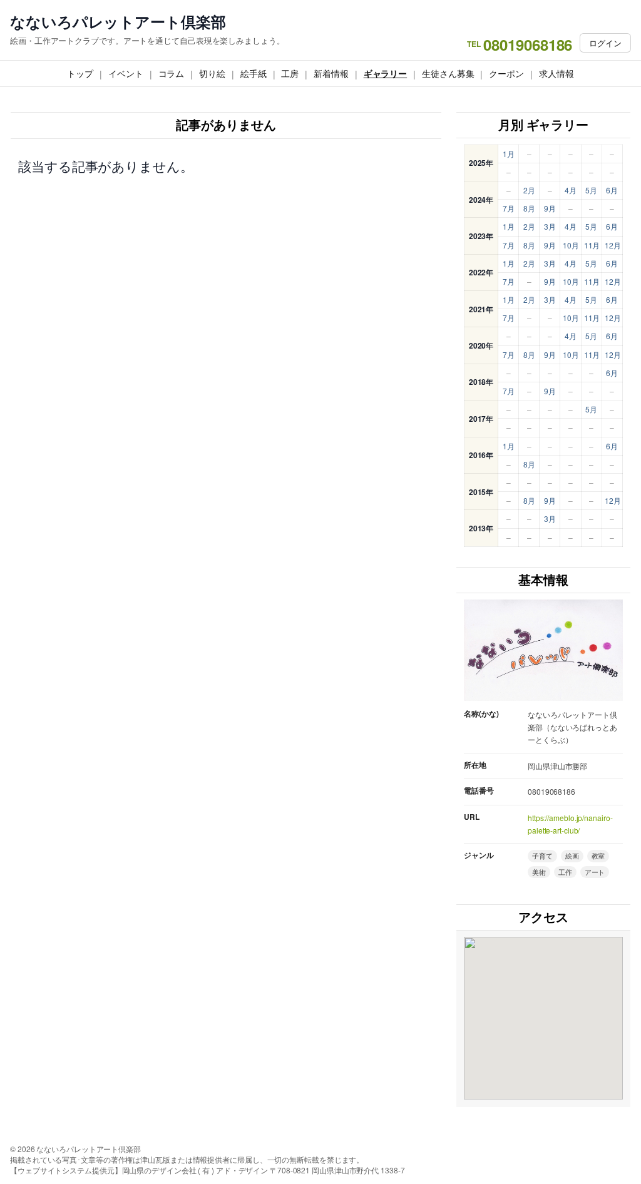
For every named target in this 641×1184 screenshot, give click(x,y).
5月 (591, 190)
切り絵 (212, 73)
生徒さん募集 (448, 73)
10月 (571, 245)
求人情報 (556, 73)
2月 (529, 190)
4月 (571, 190)
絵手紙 (253, 73)
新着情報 (331, 73)
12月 (613, 245)
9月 (550, 208)
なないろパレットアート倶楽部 (118, 22)
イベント (125, 73)
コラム (171, 73)
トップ (80, 73)
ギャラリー (386, 73)
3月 (550, 226)
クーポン (506, 73)
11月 (592, 245)
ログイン (605, 43)
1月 (509, 153)
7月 (509, 208)
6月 (612, 190)
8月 (529, 208)
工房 (290, 73)
